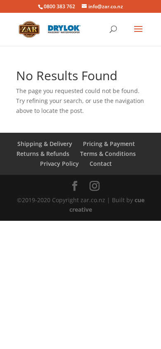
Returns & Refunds (43, 154)
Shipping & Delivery (44, 144)
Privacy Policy (59, 163)
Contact (101, 163)
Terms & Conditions (108, 154)
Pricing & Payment (109, 144)
